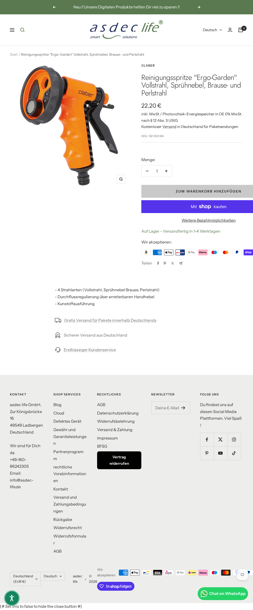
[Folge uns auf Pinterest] (207, 453)
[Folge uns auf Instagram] (234, 439)
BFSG (102, 446)
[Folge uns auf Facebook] (207, 439)
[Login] (230, 30)
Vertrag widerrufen (119, 460)
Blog (57, 404)
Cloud (58, 413)
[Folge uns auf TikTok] (234, 453)
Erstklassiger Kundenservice (90, 349)
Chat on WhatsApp (227, 593)
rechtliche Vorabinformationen (69, 473)
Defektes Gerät (67, 421)
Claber (148, 65)
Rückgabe (62, 519)
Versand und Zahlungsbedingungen (69, 504)
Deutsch (210, 29)
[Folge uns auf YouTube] (220, 453)
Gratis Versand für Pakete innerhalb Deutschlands (110, 320)
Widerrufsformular (69, 539)
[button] (12, 598)
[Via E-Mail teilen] (180, 263)
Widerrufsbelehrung (116, 421)
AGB (57, 551)
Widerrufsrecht (67, 527)
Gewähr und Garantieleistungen (69, 436)
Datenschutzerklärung (118, 413)
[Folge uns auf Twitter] (220, 439)
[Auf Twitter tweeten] (172, 263)
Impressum (107, 438)
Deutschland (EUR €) (23, 579)
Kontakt (60, 489)
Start (14, 54)
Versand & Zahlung (114, 429)
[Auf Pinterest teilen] (165, 263)
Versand (169, 126)
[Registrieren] (183, 408)
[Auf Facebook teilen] (158, 263)
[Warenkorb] (240, 30)
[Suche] (22, 30)
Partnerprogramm (68, 455)
